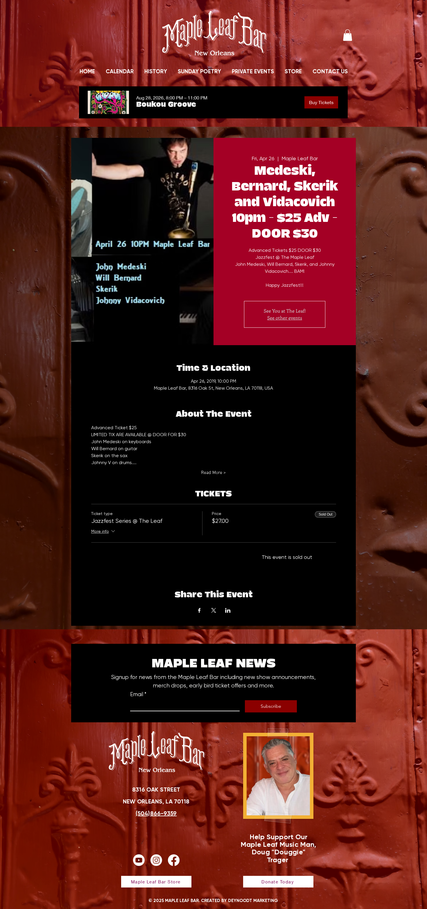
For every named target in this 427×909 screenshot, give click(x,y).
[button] (347, 35)
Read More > (213, 473)
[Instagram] (156, 860)
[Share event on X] (213, 610)
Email (138, 694)
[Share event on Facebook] (199, 610)
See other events (284, 318)
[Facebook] (174, 860)
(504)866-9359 (156, 813)
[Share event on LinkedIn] (228, 610)
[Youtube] (139, 860)
